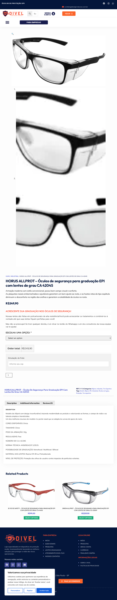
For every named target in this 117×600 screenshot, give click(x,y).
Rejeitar (30, 590)
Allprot (94, 389)
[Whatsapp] (113, 3)
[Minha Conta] (53, 13)
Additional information (30, 403)
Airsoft (82, 391)
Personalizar (15, 590)
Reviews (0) (48, 403)
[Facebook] (104, 3)
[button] (7, 22)
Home (8, 276)
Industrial (14, 276)
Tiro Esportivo (107, 389)
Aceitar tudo (44, 590)
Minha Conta (47, 14)
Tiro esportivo (86, 393)
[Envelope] (24, 565)
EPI (90, 391)
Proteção (79, 393)
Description (12, 403)
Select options (31, 518)
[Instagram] (108, 3)
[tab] (12, 403)
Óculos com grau (104, 391)
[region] (30, 582)
